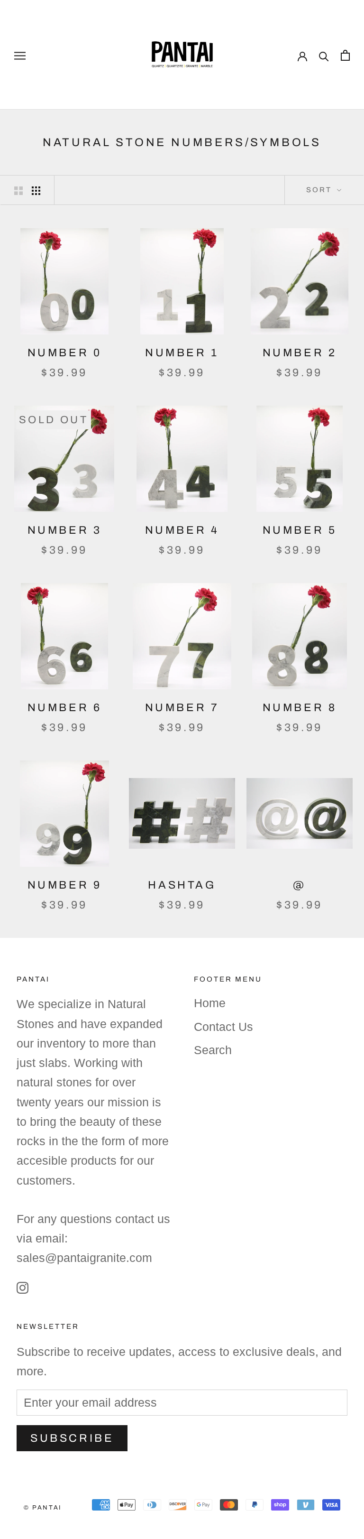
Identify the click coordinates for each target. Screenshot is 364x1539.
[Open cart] (345, 54)
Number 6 (64, 708)
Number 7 (182, 708)
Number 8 (300, 708)
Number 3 (64, 530)
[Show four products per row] (36, 190)
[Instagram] (22, 1287)
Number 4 (182, 530)
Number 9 (64, 885)
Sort (320, 190)
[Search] (324, 55)
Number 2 (300, 353)
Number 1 (182, 353)
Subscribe (72, 1438)
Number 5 (300, 530)
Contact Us (223, 1026)
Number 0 (64, 353)
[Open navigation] (20, 55)
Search (213, 1050)
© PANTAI (43, 1507)
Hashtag (182, 885)
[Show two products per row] (18, 190)
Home (210, 1003)
